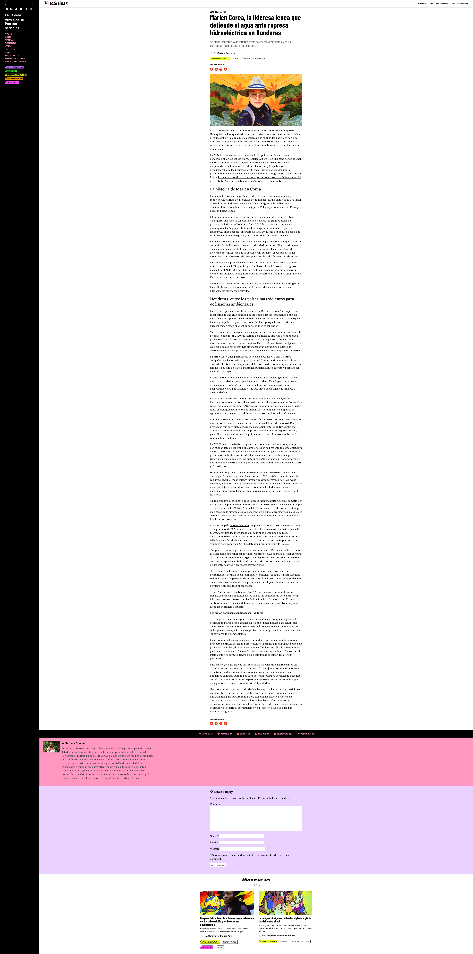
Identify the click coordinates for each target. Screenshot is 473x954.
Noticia (8, 46)
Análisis (8, 33)
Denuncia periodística (461, 3)
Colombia (220, 947)
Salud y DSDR (11, 71)
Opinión (284, 941)
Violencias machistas (14, 67)
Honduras (246, 58)
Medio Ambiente (260, 58)
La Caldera (13, 15)
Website (214, 848)
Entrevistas (10, 43)
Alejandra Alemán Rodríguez (281, 935)
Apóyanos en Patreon (14, 21)
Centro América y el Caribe (300, 941)
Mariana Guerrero (226, 53)
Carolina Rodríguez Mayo (220, 936)
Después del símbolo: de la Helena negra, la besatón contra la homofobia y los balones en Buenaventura (227, 921)
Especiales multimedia (15, 58)
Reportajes (10, 40)
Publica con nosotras (438, 3)
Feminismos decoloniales (219, 58)
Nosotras (421, 3)
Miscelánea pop (207, 947)
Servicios (12, 28)
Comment (216, 804)
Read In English (12, 55)
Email (214, 842)
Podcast (9, 52)
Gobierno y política (229, 942)
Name (214, 835)
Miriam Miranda (239, 525)
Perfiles (236, 58)
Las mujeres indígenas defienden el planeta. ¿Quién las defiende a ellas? (285, 919)
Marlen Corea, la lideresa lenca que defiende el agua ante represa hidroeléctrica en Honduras (255, 25)
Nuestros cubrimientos (15, 61)
